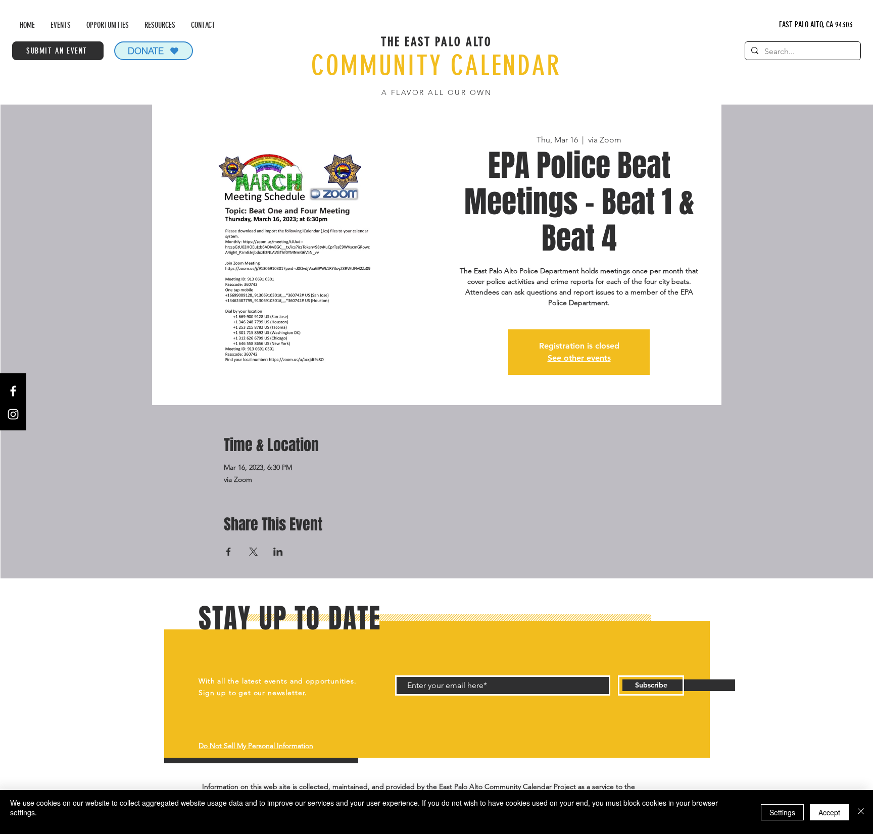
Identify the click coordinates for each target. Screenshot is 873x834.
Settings (782, 812)
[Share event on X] (253, 552)
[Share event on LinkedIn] (278, 552)
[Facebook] (13, 391)
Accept (829, 812)
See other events (579, 358)
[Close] (861, 812)
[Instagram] (13, 414)
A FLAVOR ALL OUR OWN (436, 92)
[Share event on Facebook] (228, 552)
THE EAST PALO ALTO (436, 41)
